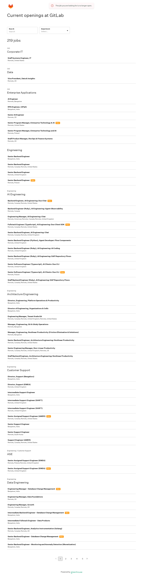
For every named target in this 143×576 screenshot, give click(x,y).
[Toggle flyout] (67, 30)
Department (45, 29)
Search (11, 29)
